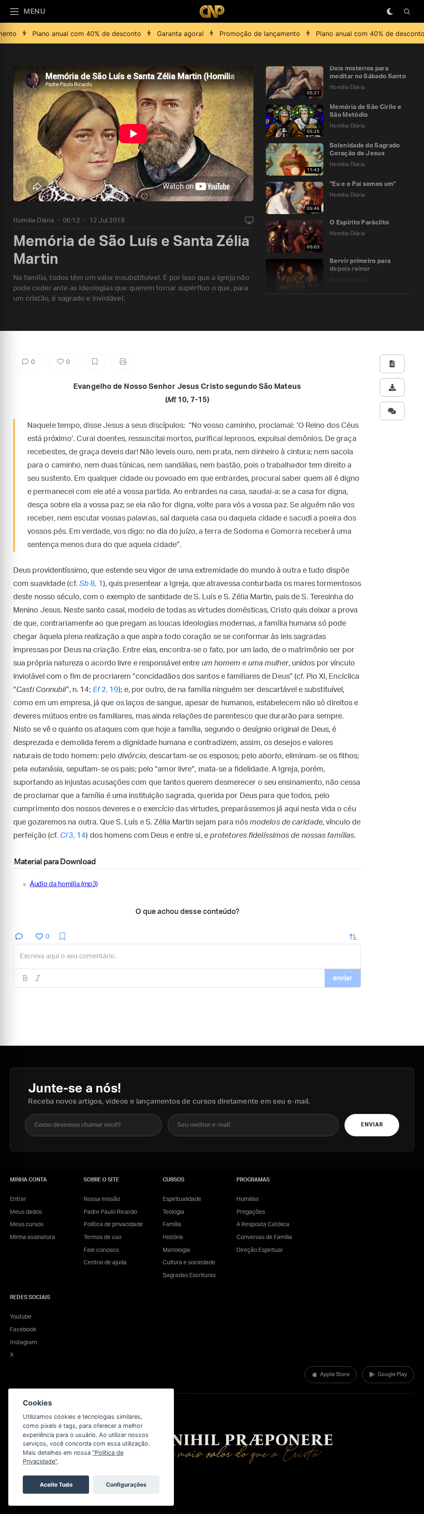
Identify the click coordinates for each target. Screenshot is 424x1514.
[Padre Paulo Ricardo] (212, 11)
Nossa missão (102, 1199)
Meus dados (26, 1212)
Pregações (250, 1212)
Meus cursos (26, 1224)
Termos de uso (102, 1237)
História (173, 1237)
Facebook (23, 1330)
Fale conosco (101, 1250)
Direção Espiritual (259, 1250)
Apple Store (334, 1374)
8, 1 (91, 584)
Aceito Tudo (56, 1484)
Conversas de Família (264, 1237)
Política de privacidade (113, 1224)
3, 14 (73, 835)
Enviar (372, 1125)
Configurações (126, 1484)
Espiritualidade (182, 1199)
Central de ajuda (105, 1263)
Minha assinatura (32, 1237)
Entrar (18, 1199)
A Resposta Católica (262, 1224)
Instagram (23, 1342)
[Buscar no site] (407, 12)
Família (172, 1224)
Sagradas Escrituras (189, 1275)
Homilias (247, 1199)
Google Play (392, 1374)
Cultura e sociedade (189, 1263)
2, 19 (106, 690)
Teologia (173, 1212)
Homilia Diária (33, 220)
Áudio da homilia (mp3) (63, 884)
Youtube (20, 1317)
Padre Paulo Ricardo (110, 1212)
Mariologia (176, 1250)
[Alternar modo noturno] (390, 12)
